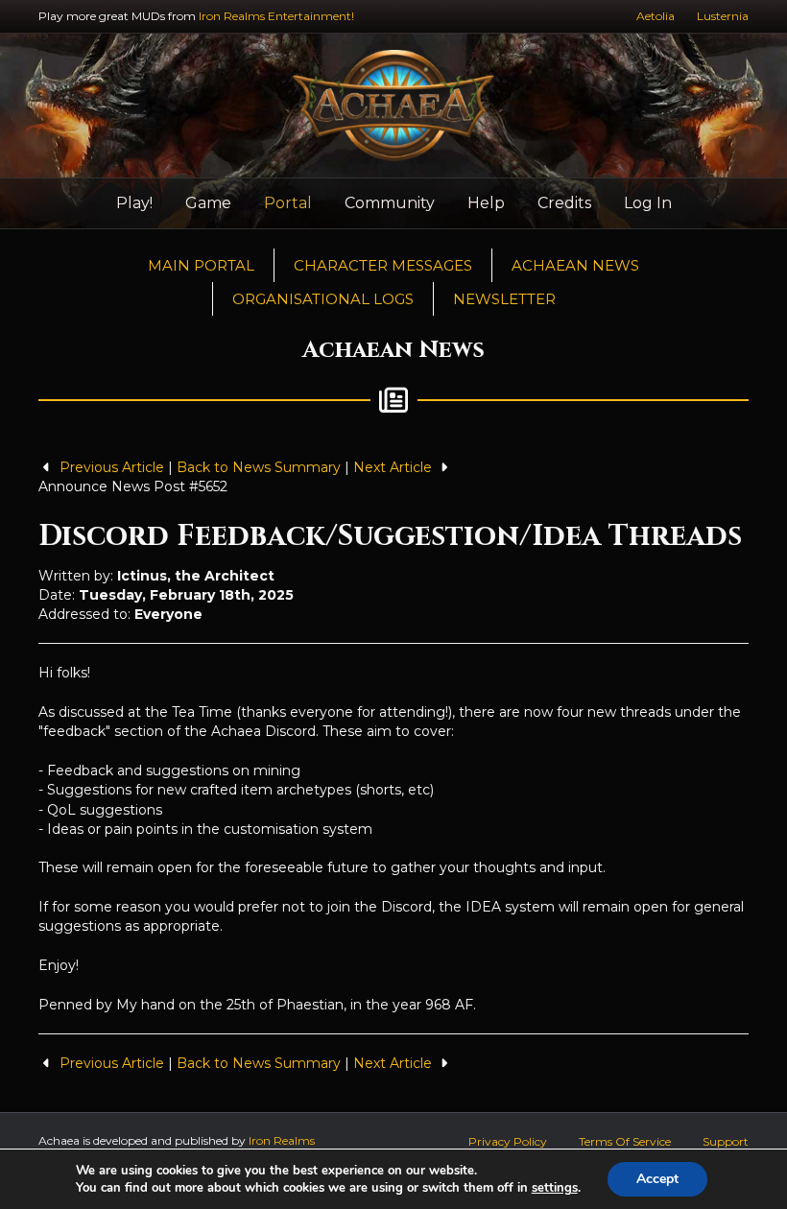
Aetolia (655, 16)
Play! (134, 203)
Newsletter (504, 299)
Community (390, 203)
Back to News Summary (259, 467)
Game (208, 203)
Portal (288, 203)
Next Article (394, 467)
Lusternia (723, 16)
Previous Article (112, 467)
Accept (657, 1179)
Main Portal (201, 265)
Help (486, 203)
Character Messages (383, 265)
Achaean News (575, 265)
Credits (564, 203)
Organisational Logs (323, 299)
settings (555, 1188)
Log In (648, 203)
